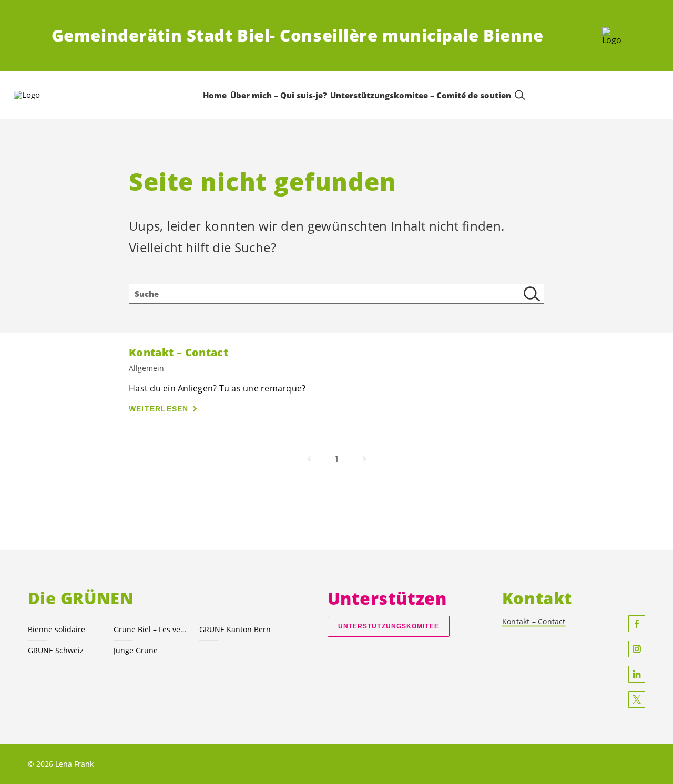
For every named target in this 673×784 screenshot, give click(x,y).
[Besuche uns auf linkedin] (636, 674)
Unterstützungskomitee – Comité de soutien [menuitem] (420, 95)
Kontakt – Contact (534, 621)
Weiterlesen (159, 409)
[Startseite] (611, 35)
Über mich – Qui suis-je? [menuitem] (278, 95)
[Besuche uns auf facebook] (636, 623)
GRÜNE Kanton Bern (235, 629)
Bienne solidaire (56, 629)
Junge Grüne (136, 650)
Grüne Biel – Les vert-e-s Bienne (150, 629)
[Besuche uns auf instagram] (636, 649)
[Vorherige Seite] (309, 459)
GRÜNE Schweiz (56, 650)
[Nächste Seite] (364, 459)
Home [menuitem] (215, 95)
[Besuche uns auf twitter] (636, 699)
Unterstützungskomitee (388, 626)
